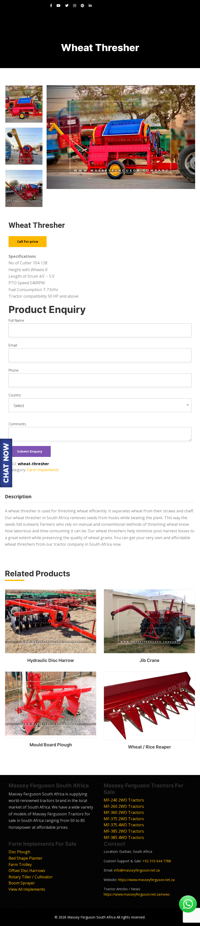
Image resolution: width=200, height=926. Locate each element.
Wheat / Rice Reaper (149, 746)
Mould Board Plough (51, 744)
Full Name (16, 320)
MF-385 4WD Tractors (124, 837)
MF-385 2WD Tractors (124, 831)
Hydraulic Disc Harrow (50, 660)
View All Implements (27, 889)
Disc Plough (19, 852)
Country (15, 395)
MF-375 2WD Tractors (124, 818)
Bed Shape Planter (25, 858)
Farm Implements (43, 469)
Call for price (27, 241)
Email (13, 345)
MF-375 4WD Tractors (124, 825)
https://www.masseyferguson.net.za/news (137, 894)
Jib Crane (150, 660)
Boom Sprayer (22, 883)
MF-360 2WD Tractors (124, 812)
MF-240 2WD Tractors (124, 800)
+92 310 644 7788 (156, 861)
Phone (14, 370)
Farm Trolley (20, 864)
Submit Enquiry (29, 451)
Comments (17, 424)
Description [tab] (18, 496)
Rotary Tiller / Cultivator (31, 877)
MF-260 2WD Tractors (124, 806)
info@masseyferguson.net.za (137, 870)
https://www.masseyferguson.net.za (146, 879)
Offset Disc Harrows (27, 870)
